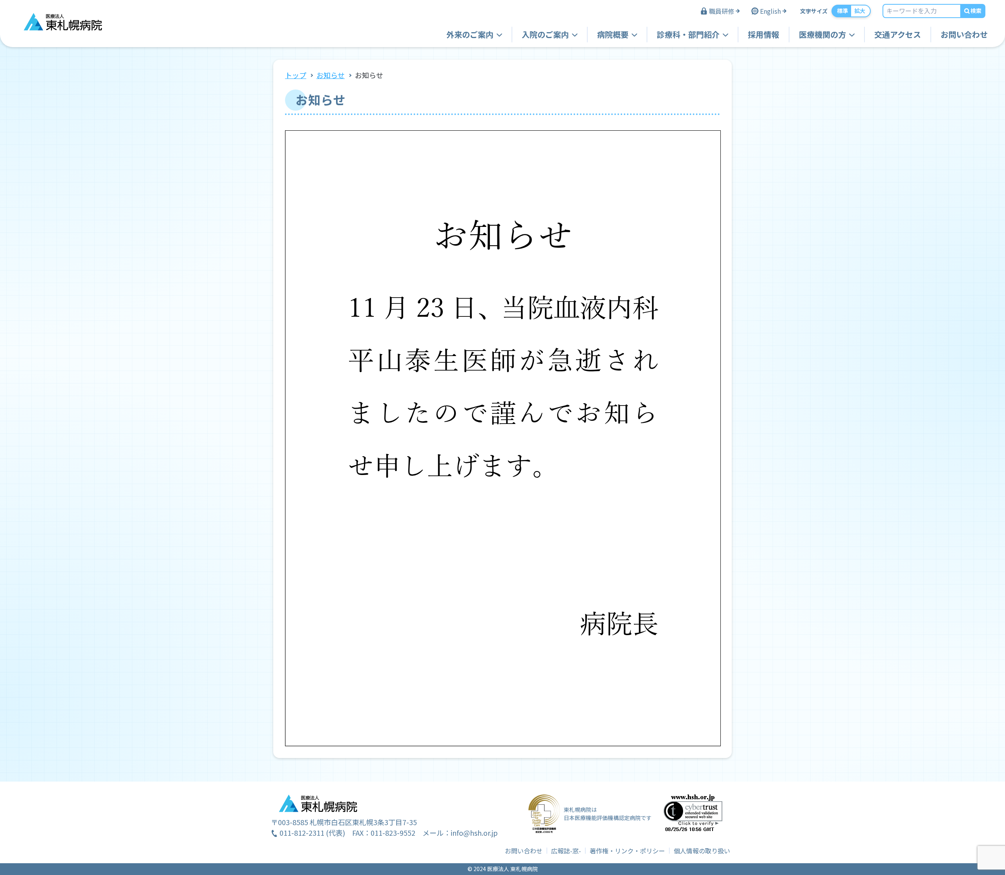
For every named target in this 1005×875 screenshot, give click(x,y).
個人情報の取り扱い (702, 850)
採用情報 (763, 34)
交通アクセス (897, 34)
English (770, 11)
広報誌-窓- (566, 850)
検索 (975, 11)
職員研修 (721, 11)
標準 (842, 11)
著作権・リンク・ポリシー (627, 850)
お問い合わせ (964, 34)
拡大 (859, 11)
